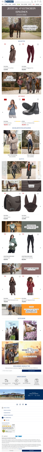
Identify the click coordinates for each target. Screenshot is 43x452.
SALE (34, 4)
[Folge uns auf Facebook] (20, 404)
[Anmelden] (35, 1)
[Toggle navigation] (3, 1)
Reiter (6, 4)
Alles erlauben (32, 450)
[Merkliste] (38, 1)
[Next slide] (40, 28)
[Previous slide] (3, 28)
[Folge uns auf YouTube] (26, 404)
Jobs (6, 417)
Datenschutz (20, 448)
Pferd (10, 4)
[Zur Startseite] (9, 1)
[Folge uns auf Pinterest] (23, 404)
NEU (2, 4)
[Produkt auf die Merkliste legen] (20, 44)
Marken (37, 4)
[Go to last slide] (3, 57)
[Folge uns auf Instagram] (17, 404)
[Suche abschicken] (32, 1)
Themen (14, 4)
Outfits (29, 4)
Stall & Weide (24, 4)
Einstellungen (11, 450)
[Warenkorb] (40, 1)
